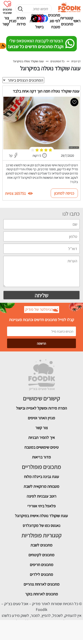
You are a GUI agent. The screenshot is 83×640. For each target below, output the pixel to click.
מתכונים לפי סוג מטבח (54, 20)
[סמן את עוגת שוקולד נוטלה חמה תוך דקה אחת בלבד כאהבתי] (74, 102)
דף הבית (76, 61)
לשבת (35, 545)
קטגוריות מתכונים (66, 20)
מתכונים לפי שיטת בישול (37, 20)
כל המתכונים (57, 61)
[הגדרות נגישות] (3, 46)
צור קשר (5, 20)
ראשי (77, 20)
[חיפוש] (20, 9)
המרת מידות (21, 20)
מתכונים (46, 545)
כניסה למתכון (64, 193)
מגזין (12, 20)
